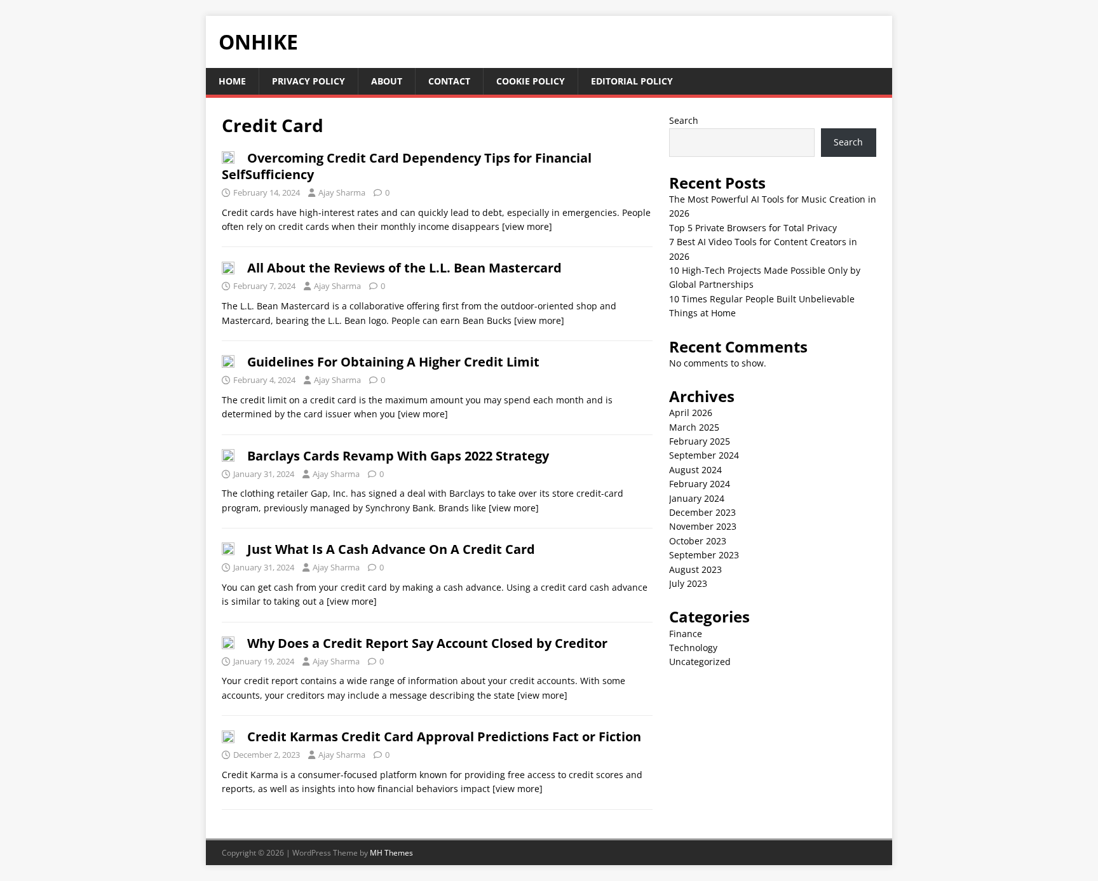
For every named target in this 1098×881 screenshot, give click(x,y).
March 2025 (694, 427)
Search (683, 120)
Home (232, 81)
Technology (693, 648)
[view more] (527, 226)
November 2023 (702, 526)
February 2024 (699, 484)
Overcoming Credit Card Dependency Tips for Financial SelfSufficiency (407, 166)
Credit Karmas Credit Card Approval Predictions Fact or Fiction (444, 736)
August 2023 (695, 569)
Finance (685, 634)
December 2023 (702, 512)
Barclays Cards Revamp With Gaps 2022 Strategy (398, 455)
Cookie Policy (530, 81)
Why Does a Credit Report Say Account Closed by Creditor (427, 643)
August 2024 (695, 470)
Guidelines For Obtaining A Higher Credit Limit (393, 361)
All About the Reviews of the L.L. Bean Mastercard (404, 267)
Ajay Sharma (341, 192)
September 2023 (704, 555)
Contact (449, 81)
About (386, 81)
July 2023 (688, 583)
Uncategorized (700, 662)
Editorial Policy (632, 81)
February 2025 (699, 441)
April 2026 (690, 413)
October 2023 (697, 541)
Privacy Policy (308, 81)
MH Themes (391, 852)
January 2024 (696, 498)
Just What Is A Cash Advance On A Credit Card (391, 549)
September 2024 (704, 455)
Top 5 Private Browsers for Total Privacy (753, 228)
